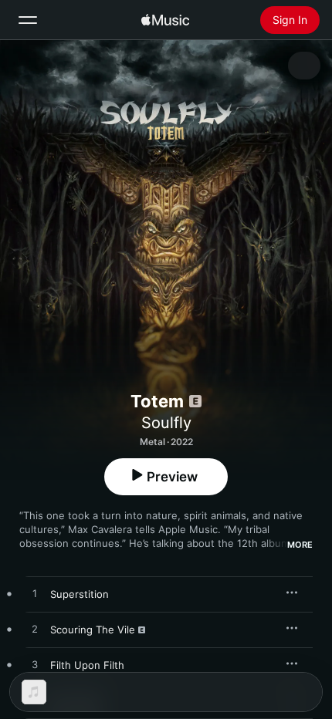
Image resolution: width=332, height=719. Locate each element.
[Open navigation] (28, 20)
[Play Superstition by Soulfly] (34, 594)
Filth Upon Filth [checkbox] (87, 665)
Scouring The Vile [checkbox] (92, 629)
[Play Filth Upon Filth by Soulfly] (34, 665)
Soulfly (166, 423)
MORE (300, 544)
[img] (165, 20)
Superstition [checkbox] (79, 594)
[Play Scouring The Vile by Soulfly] (34, 629)
